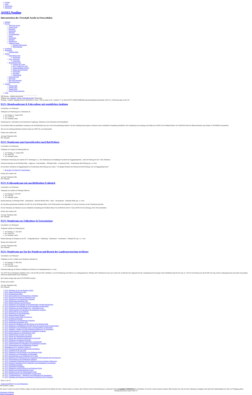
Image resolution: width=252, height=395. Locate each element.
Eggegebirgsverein (14, 55)
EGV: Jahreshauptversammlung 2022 (16, 322)
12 (15, 384)
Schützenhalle (17, 75)
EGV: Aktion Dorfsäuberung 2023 (15, 292)
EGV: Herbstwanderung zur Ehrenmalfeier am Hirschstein (23, 373)
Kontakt (7, 2)
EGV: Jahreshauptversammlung (14, 366)
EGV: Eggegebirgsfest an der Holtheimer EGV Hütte (21, 356)
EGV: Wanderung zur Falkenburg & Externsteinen (27, 221)
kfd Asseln (12, 78)
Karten (11, 36)
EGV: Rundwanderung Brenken (15, 315)
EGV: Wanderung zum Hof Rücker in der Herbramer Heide (23, 352)
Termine (7, 84)
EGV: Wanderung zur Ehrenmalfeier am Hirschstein (21, 354)
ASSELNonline (11, 12)
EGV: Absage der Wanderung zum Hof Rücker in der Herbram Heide (26, 324)
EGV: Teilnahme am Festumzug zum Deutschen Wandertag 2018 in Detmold (29, 377)
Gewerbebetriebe (14, 34)
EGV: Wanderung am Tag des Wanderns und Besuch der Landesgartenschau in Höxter (45, 251)
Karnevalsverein (14, 77)
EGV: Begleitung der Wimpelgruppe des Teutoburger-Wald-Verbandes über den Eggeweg (33, 358)
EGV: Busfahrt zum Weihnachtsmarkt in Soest (19, 370)
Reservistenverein (14, 82)
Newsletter (16, 73)
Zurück (6, 384)
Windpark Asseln (14, 43)
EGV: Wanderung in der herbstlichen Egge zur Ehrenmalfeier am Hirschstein (29, 327)
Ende (26, 384)
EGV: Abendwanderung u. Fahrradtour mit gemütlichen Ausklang (25, 331)
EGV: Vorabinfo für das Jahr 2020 (15, 350)
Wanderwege (13, 41)
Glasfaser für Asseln (19, 64)
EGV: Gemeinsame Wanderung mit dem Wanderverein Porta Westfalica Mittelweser (31, 361)
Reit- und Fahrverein (15, 80)
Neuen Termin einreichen (16, 91)
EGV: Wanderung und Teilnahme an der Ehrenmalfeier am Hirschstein (27, 306)
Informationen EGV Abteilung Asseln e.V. (18, 347)
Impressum (8, 8)
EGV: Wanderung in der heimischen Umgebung (20, 299)
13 (16, 384)
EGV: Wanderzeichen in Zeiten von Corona (18, 334)
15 (20, 384)
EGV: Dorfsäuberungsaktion (14, 294)
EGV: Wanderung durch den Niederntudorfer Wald (21, 372)
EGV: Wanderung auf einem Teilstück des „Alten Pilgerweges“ (24, 308)
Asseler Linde (13, 27)
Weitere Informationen (7, 394)
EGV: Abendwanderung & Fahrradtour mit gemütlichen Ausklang (34, 104)
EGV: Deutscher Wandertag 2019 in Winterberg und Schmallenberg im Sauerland (30, 363)
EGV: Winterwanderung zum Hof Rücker (18, 303)
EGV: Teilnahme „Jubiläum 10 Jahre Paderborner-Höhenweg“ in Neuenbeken (29, 329)
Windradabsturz (17, 47)
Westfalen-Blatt (13, 52)
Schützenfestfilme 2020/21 (21, 68)
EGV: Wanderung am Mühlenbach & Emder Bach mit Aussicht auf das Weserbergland (32, 326)
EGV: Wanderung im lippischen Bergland (18, 340)
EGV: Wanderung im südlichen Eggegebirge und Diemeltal (23, 342)
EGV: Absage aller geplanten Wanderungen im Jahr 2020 (22, 338)
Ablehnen (11, 392)
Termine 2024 (13, 89)
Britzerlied (12, 29)
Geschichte (8, 48)
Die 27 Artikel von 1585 (20, 66)
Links (6, 93)
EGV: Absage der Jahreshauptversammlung (18, 336)
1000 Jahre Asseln (14, 25)
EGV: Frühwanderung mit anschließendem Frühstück (28, 183)
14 (18, 384)
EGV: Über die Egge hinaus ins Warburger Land (20, 297)
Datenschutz (8, 6)
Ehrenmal (12, 32)
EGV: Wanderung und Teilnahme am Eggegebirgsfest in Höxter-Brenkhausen (29, 304)
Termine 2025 (13, 87)
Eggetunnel (12, 31)
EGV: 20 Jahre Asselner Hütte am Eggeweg (18, 317)
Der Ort (7, 24)
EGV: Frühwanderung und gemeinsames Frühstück (21, 359)
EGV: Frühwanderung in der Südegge (16, 311)
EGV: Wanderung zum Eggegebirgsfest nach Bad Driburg (30, 142)
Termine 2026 (13, 86)
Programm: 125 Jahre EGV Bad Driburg (17, 170)
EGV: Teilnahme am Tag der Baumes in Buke (19, 290)
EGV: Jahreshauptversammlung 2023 (16, 301)
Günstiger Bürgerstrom (20, 45)
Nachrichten (12, 38)
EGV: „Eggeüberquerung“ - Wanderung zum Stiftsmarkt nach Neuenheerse (28, 375)
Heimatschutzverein (15, 63)
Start (2, 384)
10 (12, 384)
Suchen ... (7, 96)
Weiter (23, 384)
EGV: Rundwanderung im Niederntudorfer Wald (20, 333)
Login (6, 4)
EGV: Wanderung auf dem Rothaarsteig (17, 313)
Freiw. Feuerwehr (14, 59)
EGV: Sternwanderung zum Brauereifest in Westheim (21, 296)
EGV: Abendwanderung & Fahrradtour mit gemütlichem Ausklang (25, 343)
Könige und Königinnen (20, 70)
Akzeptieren (4, 392)
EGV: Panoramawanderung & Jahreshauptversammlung (22, 349)
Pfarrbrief (12, 40)
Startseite (7, 22)
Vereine (7, 54)
